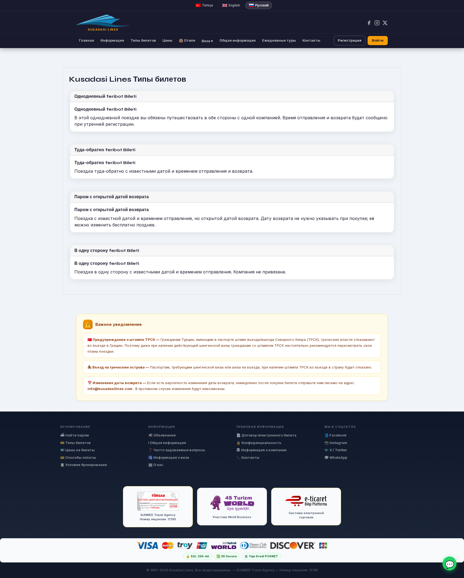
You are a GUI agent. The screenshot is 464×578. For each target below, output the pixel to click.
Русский (262, 5)
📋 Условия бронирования (83, 465)
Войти (377, 40)
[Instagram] (377, 23)
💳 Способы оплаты (78, 457)
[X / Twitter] (385, 23)
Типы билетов (143, 40)
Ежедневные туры (279, 40)
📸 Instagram (335, 442)
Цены (167, 40)
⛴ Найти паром (74, 435)
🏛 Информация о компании (261, 450)
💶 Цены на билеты (77, 450)
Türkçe (207, 5)
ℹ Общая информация (167, 442)
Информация (112, 40)
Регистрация (349, 40)
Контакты (311, 40)
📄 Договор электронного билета (266, 435)
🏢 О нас (155, 465)
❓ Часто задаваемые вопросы (176, 450)
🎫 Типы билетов (75, 442)
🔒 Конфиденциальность (258, 442)
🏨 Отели (187, 40)
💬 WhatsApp (335, 457)
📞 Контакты (247, 457)
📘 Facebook (335, 435)
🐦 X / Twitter (335, 450)
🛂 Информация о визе (168, 457)
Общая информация (237, 40)
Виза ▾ (207, 41)
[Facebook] (369, 23)
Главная (86, 40)
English (234, 5)
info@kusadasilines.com (110, 388)
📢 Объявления (162, 435)
